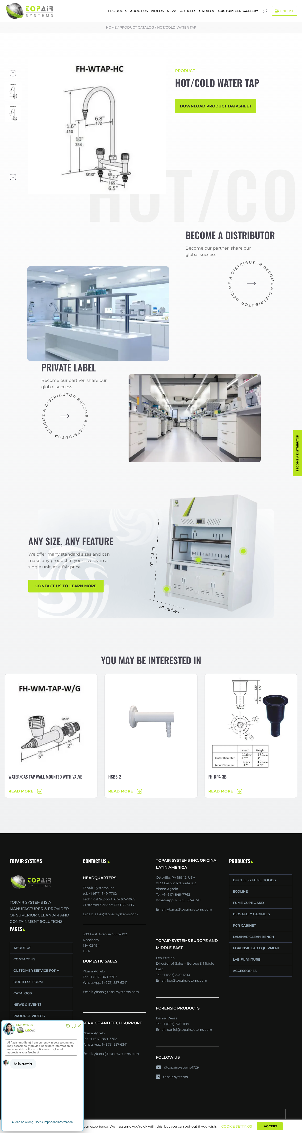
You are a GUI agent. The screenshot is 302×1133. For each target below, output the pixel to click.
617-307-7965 (124, 899)
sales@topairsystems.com (116, 914)
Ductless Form (28, 982)
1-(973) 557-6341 (114, 982)
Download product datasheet (216, 106)
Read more (20, 791)
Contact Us (24, 959)
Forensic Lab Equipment (256, 948)
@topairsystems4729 (181, 1067)
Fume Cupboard (248, 903)
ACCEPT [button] (270, 1126)
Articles (188, 11)
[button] (13, 73)
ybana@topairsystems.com (116, 992)
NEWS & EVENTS (27, 1004)
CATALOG (207, 11)
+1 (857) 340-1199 (175, 1024)
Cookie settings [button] (236, 1126)
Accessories (245, 971)
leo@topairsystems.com (187, 980)
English (287, 11)
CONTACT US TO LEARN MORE (65, 586)
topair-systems (175, 1077)
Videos (157, 11)
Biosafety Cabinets (251, 914)
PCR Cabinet (244, 925)
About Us (139, 11)
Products (117, 11)
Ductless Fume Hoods (254, 880)
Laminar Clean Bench (253, 937)
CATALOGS (22, 993)
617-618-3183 (124, 905)
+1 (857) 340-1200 (176, 975)
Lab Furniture (246, 959)
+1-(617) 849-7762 (103, 977)
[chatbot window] (42, 1075)
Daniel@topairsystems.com (189, 1029)
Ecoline (240, 891)
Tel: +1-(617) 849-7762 (100, 893)
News (172, 11)
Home (111, 27)
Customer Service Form (36, 970)
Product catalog (137, 27)
